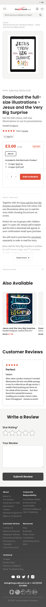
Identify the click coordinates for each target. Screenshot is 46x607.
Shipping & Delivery (11, 534)
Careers (6, 509)
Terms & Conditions (12, 566)
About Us (7, 496)
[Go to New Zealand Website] (29, 591)
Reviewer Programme (12, 513)
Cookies (6, 559)
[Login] (37, 9)
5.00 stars (9, 131)
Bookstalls (27, 531)
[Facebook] (28, 576)
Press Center (28, 534)
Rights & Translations (12, 516)
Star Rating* (10, 427)
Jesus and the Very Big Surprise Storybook (19, 328)
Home (5, 22)
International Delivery (12, 538)
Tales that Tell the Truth (20, 90)
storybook (36, 237)
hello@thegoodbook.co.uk (16, 583)
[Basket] (42, 9)
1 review (24, 131)
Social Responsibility (32, 499)
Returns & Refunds (11, 531)
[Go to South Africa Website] (34, 591)
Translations (28, 538)
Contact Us (8, 528)
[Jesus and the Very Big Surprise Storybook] (19, 308)
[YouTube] (18, 576)
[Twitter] (23, 576)
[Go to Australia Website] (23, 591)
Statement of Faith (11, 503)
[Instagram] (32, 576)
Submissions (8, 506)
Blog (25, 528)
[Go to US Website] (17, 591)
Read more (21, 257)
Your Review (10, 443)
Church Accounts (11, 547)
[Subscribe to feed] (13, 576)
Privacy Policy (9, 562)
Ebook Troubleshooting (13, 569)
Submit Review (23, 476)
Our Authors (8, 499)
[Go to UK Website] (12, 591)
